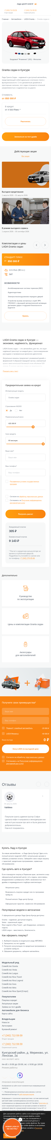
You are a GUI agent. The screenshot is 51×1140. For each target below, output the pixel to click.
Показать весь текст (10, 371)
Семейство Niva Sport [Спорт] (15, 991)
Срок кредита (10, 434)
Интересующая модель (14, 391)
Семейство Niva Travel (12, 977)
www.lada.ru (43, 1103)
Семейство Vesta (9, 970)
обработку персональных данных (31, 496)
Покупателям (9, 996)
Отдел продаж (8, 12)
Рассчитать (25, 121)
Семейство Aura (9, 984)
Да (11, 410)
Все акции (25, 156)
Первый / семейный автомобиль (19, 728)
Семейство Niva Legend (12, 981)
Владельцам (8, 1019)
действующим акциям (26, 1094)
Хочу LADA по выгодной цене (26, 749)
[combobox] (25, 397)
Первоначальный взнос (14, 417)
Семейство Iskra (9, 988)
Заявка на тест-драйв (11, 1007)
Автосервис (7, 1026)
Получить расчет (25, 514)
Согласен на (26, 496)
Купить (26, 316)
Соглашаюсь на (26, 501)
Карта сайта (7, 1014)
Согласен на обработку (25, 757)
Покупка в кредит (9, 1000)
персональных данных (35, 757)
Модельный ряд (10, 962)
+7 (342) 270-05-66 (27, 558)
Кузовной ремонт (9, 1029)
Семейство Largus (10, 973)
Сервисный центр (29, 12)
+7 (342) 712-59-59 (10, 10)
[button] (37, 245)
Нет (20, 410)
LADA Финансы (12, 734)
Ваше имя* (9, 451)
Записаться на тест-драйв (25, 137)
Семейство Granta (10, 966)
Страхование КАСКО (13, 406)
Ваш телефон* (11, 466)
